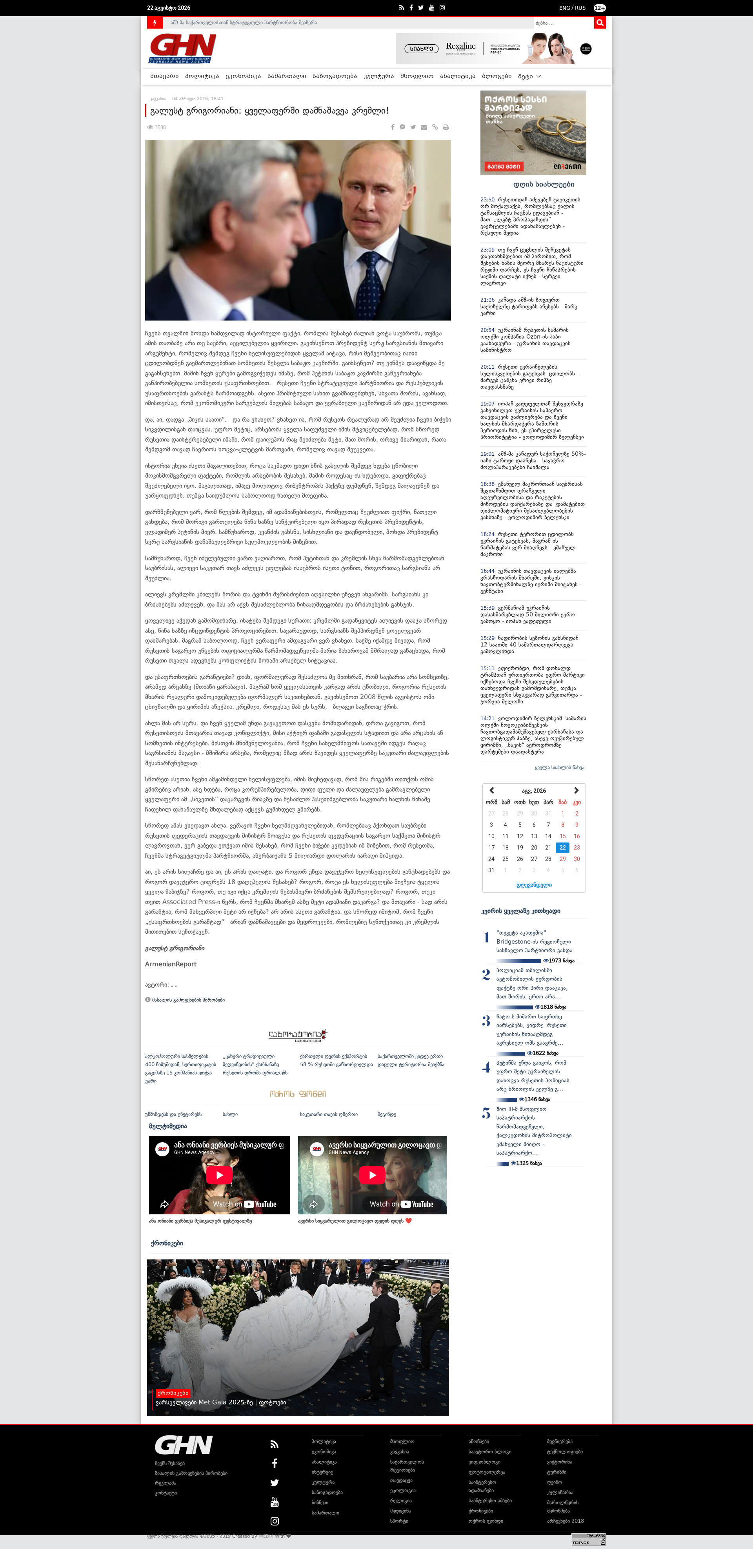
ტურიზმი (556, 1472)
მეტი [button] (526, 76)
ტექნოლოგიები (565, 1452)
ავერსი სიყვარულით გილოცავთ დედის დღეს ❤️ (355, 1221)
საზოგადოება (335, 76)
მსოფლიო (417, 76)
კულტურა (379, 76)
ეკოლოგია (403, 1490)
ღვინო (554, 1482)
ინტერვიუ (322, 1472)
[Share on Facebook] (393, 127)
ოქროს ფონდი (486, 1521)
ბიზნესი (320, 1503)
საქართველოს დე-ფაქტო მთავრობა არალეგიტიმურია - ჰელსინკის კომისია (258, 22)
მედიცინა (400, 1511)
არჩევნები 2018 (565, 1521)
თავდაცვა (401, 1480)
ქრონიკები (167, 1243)
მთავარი (164, 76)
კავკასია (399, 1452)
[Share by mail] (424, 127)
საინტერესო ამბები (490, 1501)
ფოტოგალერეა (487, 1472)
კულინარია (560, 1492)
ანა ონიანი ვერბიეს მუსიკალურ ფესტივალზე (200, 1221)
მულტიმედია (168, 1126)
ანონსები (479, 1441)
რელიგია (401, 1501)
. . (174, 984)
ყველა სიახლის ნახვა (559, 767)
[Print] (446, 127)
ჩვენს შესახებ (170, 1463)
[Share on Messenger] (402, 127)
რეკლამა (165, 1483)
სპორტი (399, 1521)
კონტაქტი (166, 1493)
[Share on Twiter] (413, 127)
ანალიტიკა (458, 76)
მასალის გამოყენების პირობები (188, 1000)
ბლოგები (497, 76)
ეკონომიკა (243, 76)
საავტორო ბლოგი (490, 1452)
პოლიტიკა (202, 76)
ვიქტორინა (559, 1462)
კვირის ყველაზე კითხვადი (520, 911)
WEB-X (266, 1536)
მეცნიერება (560, 1441)
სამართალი (286, 76)
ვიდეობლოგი (484, 1462)
